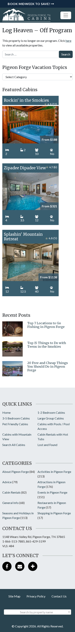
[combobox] (37, 612)
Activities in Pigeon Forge (54, 471)
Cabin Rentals (11, 492)
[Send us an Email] (19, 566)
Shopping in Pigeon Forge (54, 513)
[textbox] (37, 612)
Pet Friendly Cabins (15, 424)
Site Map (14, 596)
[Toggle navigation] (65, 15)
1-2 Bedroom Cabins (51, 412)
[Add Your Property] (32, 566)
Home (6, 412)
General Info (10, 503)
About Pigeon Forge (15, 471)
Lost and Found (47, 445)
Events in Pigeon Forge (52, 492)
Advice (7, 482)
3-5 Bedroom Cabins (16, 418)
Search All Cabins (13, 445)
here (68, 40)
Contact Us (59, 596)
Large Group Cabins (51, 418)
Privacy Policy (36, 596)
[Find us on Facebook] (7, 566)
